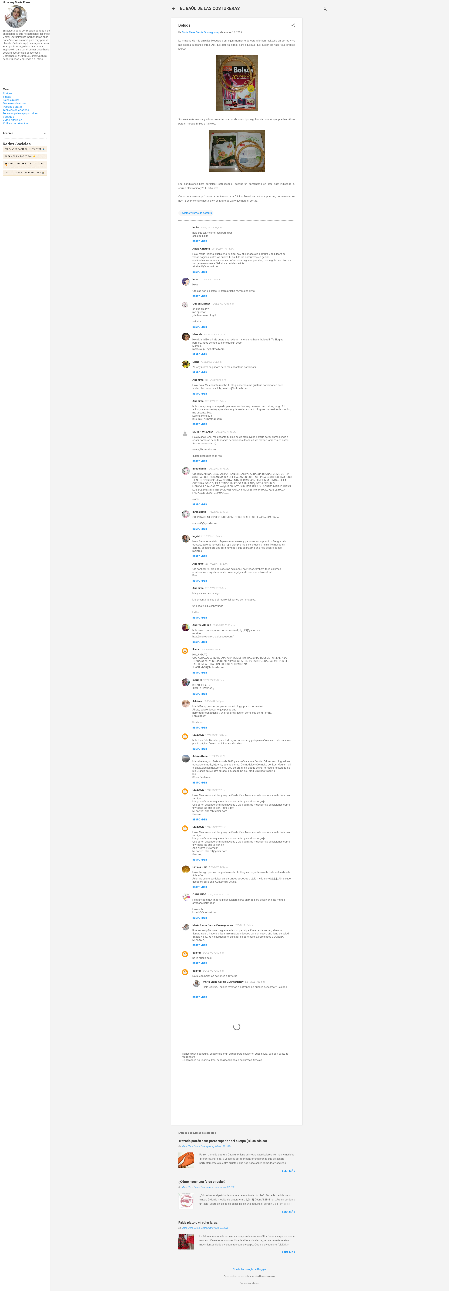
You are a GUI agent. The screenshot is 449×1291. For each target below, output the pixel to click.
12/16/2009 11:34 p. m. (216, 401)
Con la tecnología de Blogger (249, 1269)
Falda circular (11, 100)
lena (195, 279)
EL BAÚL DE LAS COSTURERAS (210, 8)
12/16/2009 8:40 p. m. (215, 380)
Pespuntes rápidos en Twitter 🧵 (25, 149)
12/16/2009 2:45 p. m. (214, 334)
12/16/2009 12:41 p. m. (223, 303)
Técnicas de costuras (16, 110)
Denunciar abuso (249, 1283)
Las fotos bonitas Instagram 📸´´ (25, 173)
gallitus (196, 952)
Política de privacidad (16, 123)
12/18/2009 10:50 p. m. (224, 625)
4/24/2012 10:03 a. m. (213, 970)
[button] (293, 25)
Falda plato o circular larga (197, 1222)
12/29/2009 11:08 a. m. (216, 735)
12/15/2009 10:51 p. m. (222, 248)
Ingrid (196, 536)
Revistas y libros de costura (196, 213)
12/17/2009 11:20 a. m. (212, 536)
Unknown (198, 735)
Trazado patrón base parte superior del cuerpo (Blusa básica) (222, 1141)
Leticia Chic (199, 867)
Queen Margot (201, 303)
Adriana (197, 701)
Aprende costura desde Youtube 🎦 (25, 164)
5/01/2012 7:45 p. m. (255, 982)
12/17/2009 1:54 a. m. (225, 431)
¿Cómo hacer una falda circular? (202, 1181)
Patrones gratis (12, 106)
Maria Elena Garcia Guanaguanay (212, 925)
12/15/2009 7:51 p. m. (211, 227)
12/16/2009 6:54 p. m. (211, 362)
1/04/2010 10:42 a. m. (218, 894)
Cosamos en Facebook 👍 (20, 156)
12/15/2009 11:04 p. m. (210, 279)
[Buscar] (325, 9)
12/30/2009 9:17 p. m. (216, 790)
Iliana (195, 649)
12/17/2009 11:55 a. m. (216, 563)
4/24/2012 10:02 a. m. (213, 952)
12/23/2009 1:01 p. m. (214, 701)
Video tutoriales (12, 120)
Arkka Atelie (200, 756)
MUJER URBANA (202, 431)
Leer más (288, 1170)
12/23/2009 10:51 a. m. (214, 680)
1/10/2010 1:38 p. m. (244, 925)
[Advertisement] (316, 70)
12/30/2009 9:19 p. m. (216, 827)
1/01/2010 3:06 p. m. (219, 867)
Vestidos (8, 116)
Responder (199, 241)
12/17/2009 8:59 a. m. (218, 512)
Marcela (197, 334)
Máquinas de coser (14, 103)
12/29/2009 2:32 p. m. (219, 756)
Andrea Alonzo (201, 625)
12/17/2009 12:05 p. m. (216, 588)
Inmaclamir (199, 468)
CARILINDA (199, 894)
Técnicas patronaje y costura (20, 113)
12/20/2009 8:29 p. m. (211, 649)
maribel (197, 680)
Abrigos (7, 93)
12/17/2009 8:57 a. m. (218, 468)
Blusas (7, 96)
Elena (195, 361)
